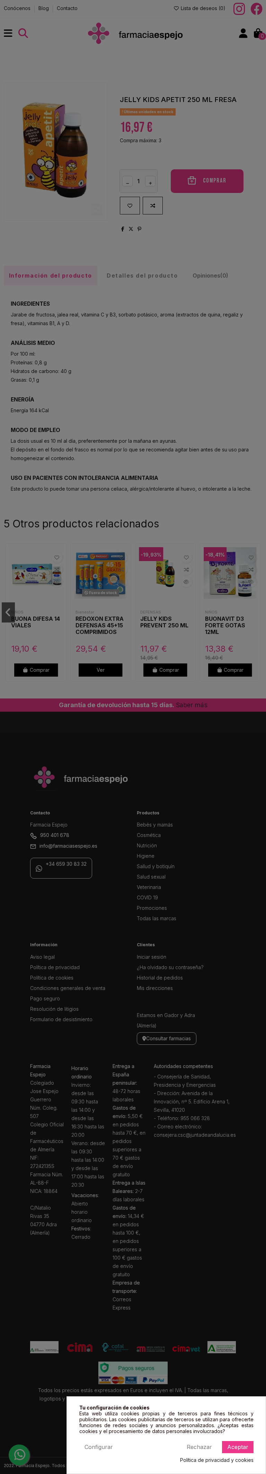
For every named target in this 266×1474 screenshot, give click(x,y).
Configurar (99, 1446)
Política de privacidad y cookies (217, 1460)
